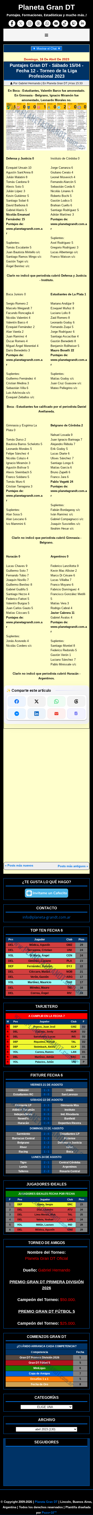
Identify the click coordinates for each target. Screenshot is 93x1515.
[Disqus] (46, 795)
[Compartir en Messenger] (17, 713)
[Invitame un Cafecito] (46, 893)
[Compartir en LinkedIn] (37, 713)
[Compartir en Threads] (76, 701)
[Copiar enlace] (76, 713)
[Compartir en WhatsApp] (56, 701)
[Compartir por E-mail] (56, 713)
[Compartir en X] (37, 701)
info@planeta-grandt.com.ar (47, 917)
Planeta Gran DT (46, 1502)
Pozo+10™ (49, 1512)
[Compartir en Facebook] (17, 701)
